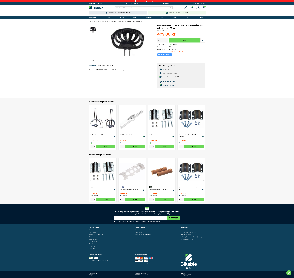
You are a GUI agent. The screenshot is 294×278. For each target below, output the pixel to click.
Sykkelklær (149, 17)
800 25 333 (91, 274)
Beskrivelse (93, 65)
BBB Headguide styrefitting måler (129, 189)
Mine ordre (92, 232)
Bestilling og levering (96, 234)
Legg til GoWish (165, 54)
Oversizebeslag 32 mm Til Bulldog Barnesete (188, 135)
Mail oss (172, 81)
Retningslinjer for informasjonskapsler (192, 237)
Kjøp (184, 40)
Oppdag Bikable (140, 227)
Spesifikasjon (101, 65)
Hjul (162, 17)
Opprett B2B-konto (187, 239)
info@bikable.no (92, 275)
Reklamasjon (93, 241)
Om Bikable (138, 230)
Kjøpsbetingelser (186, 230)
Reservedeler (93, 17)
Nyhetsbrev (138, 237)
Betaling (92, 244)
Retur (91, 237)
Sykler (135, 17)
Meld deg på (173, 217)
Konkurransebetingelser (188, 232)
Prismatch (109, 65)
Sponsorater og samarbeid (143, 234)
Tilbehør (108, 17)
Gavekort (92, 248)
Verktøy (122, 17)
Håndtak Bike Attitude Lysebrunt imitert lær (160, 190)
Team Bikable (139, 232)
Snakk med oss (168, 85)
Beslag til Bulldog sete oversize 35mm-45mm (189, 188)
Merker (174, 17)
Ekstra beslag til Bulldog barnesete (158, 134)
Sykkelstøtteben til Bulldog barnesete (100, 134)
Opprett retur (93, 239)
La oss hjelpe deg (94, 227)
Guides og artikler (94, 230)
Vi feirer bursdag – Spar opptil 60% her (148, 1)
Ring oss (166, 81)
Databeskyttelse (186, 234)
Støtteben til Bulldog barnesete (128, 134)
